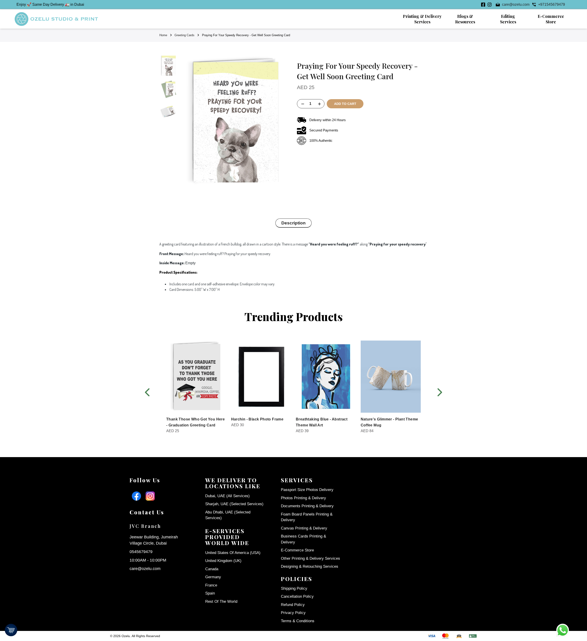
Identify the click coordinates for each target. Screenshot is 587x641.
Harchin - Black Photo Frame (257, 419)
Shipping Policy (294, 588)
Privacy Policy (293, 613)
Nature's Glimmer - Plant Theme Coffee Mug (389, 422)
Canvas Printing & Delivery (304, 528)
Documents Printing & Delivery (307, 506)
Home (163, 35)
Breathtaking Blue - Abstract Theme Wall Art (321, 422)
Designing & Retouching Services (309, 566)
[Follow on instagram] (489, 4)
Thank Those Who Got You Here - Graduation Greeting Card (195, 422)
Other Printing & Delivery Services (310, 558)
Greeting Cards (184, 35)
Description (293, 223)
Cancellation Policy (297, 596)
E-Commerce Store (297, 550)
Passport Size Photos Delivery (307, 490)
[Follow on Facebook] (483, 4)
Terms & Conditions (297, 621)
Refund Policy (293, 605)
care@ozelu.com (145, 568)
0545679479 (141, 551)
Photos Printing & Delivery (303, 498)
